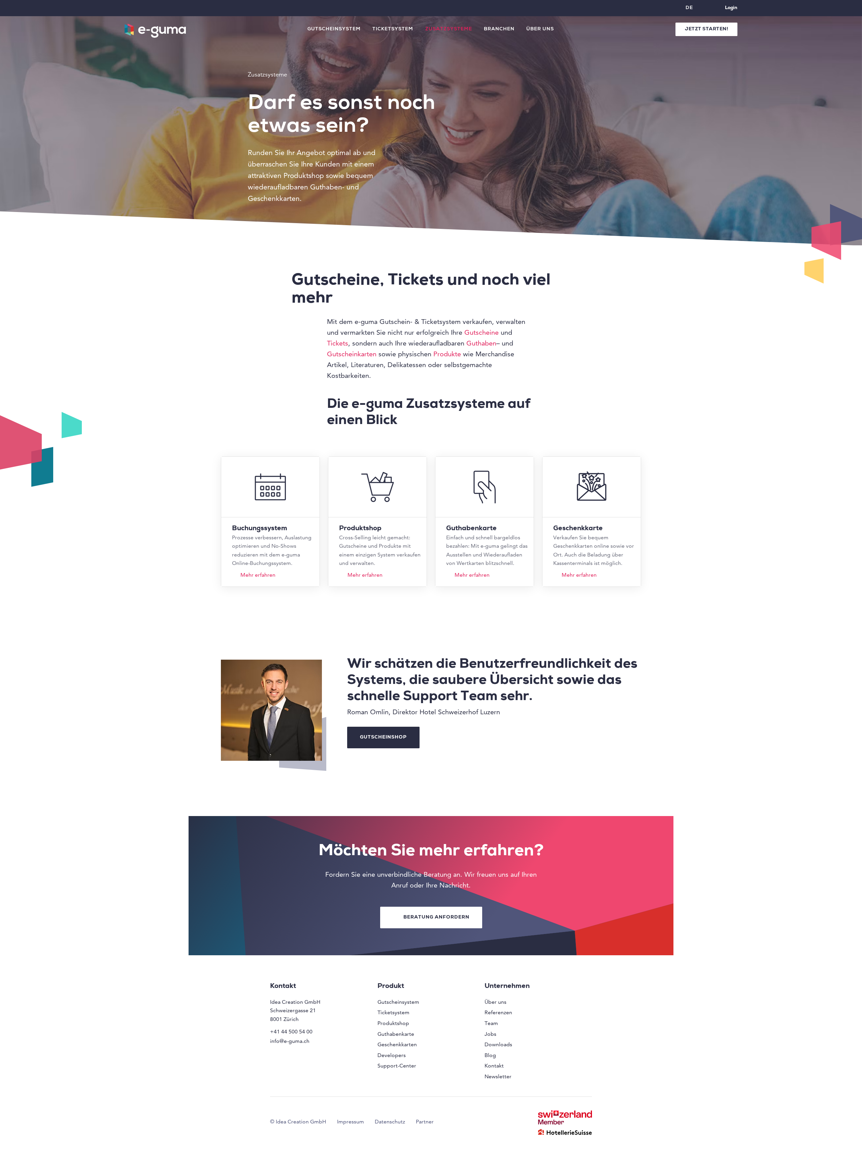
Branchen (499, 29)
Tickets (337, 343)
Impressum (350, 1121)
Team (491, 1023)
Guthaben (481, 343)
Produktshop (393, 1023)
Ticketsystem (392, 29)
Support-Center (396, 1065)
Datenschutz (390, 1121)
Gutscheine (481, 332)
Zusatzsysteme (448, 29)
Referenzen (498, 1012)
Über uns (540, 29)
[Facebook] (292, 1055)
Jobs (490, 1034)
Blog (490, 1055)
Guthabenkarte (395, 1034)
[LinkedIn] (307, 1055)
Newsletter (498, 1076)
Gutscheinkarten (351, 354)
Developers (391, 1055)
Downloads (498, 1044)
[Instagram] (276, 1055)
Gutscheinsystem (334, 29)
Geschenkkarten (397, 1044)
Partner (425, 1121)
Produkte (447, 354)
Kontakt (494, 1065)
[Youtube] (323, 1055)
